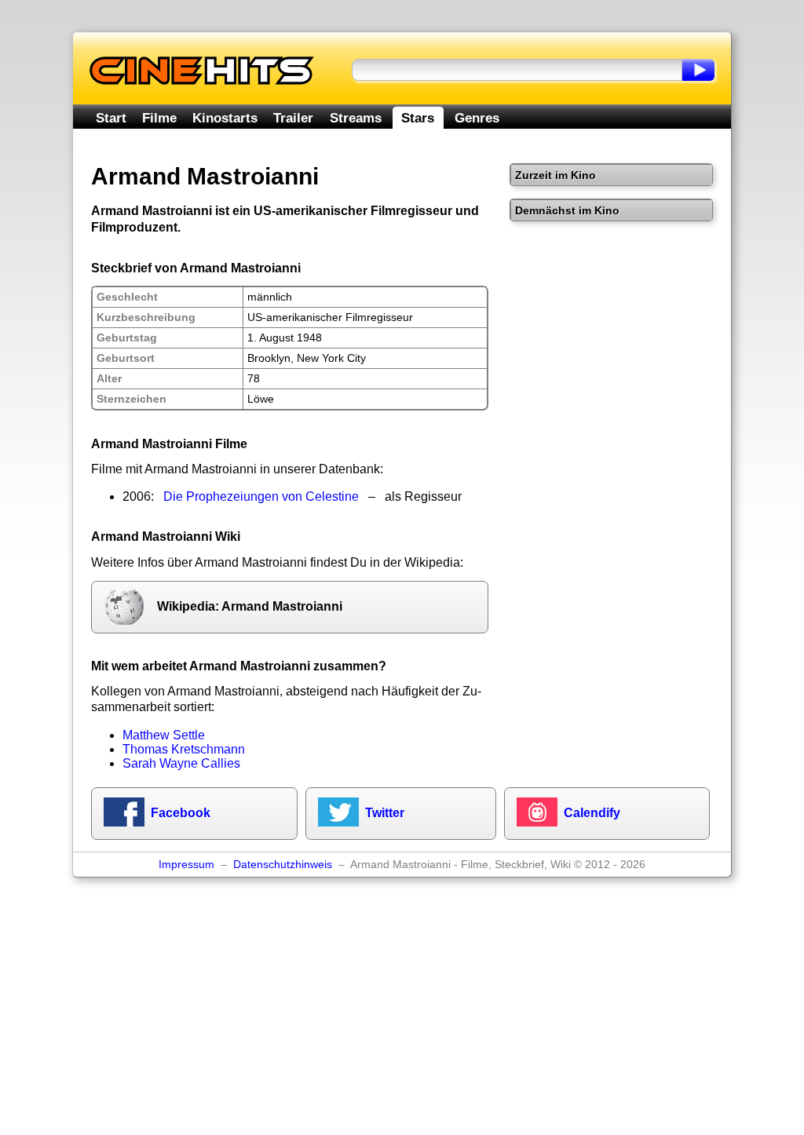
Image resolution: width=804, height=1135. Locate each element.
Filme (159, 118)
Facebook (180, 812)
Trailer (293, 118)
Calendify (592, 812)
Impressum (186, 864)
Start (111, 118)
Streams (356, 118)
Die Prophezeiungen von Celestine (261, 496)
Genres (477, 118)
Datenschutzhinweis (282, 864)
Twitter (384, 812)
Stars (417, 118)
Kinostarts (225, 118)
